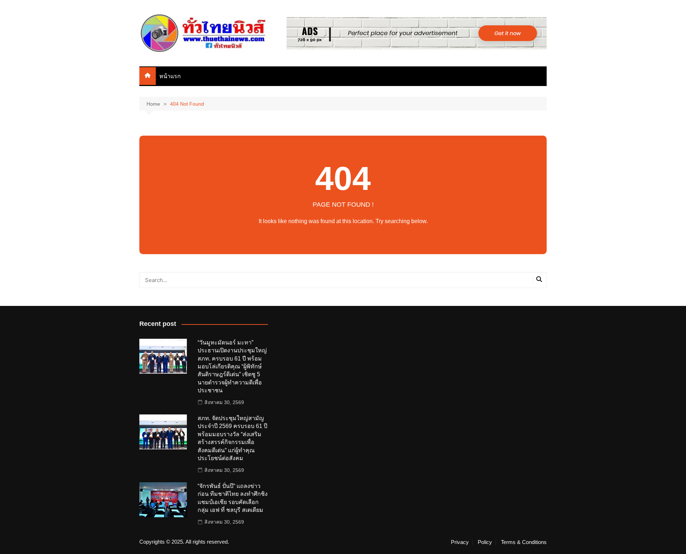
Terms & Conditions (524, 542)
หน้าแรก (170, 76)
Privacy (460, 542)
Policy (485, 542)
